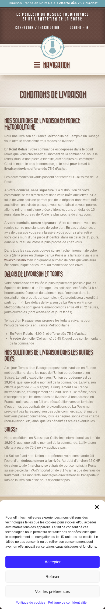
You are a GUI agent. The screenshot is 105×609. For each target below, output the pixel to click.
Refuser (53, 576)
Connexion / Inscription (37, 27)
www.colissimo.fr (16, 260)
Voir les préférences (52, 591)
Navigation (56, 65)
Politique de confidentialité (67, 602)
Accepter (53, 561)
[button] (97, 507)
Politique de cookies (30, 602)
